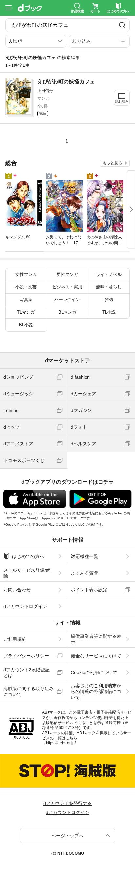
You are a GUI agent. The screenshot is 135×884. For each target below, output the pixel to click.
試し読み (121, 101)
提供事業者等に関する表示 (96, 639)
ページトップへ (67, 835)
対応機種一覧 (84, 556)
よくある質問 (84, 573)
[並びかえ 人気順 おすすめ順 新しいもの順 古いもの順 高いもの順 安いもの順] (35, 41)
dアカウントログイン (25, 606)
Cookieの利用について (94, 672)
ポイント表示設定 (89, 589)
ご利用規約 (14, 639)
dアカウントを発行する (67, 803)
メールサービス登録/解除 (26, 573)
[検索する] (122, 25)
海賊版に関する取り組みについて (28, 691)
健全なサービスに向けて (96, 655)
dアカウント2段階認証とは (26, 672)
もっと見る (112, 163)
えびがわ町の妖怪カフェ (66, 81)
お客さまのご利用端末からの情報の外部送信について (96, 691)
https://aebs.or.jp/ (61, 743)
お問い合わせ (17, 589)
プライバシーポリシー (26, 655)
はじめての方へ (28, 556)
